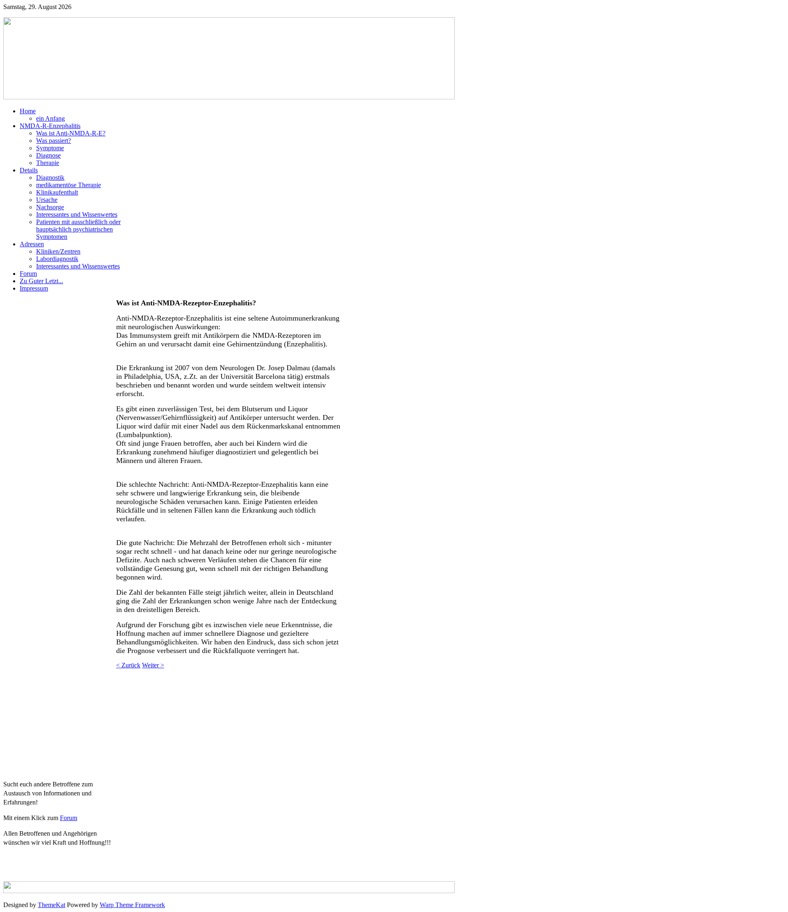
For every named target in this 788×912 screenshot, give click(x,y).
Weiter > (153, 665)
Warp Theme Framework (132, 904)
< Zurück (128, 665)
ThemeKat (51, 904)
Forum (68, 817)
